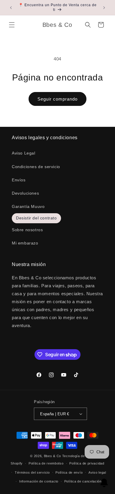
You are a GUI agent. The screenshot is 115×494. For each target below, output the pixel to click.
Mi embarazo (25, 243)
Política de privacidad (86, 463)
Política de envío (69, 472)
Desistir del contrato (36, 218)
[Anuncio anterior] (10, 7)
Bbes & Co (52, 456)
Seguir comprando (57, 98)
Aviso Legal (23, 153)
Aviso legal (97, 472)
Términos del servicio (32, 472)
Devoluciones (25, 193)
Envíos (19, 180)
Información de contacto (38, 481)
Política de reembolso (46, 463)
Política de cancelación (83, 481)
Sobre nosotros (27, 229)
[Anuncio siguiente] (104, 7)
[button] (11, 24)
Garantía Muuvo (28, 206)
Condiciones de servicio (36, 166)
